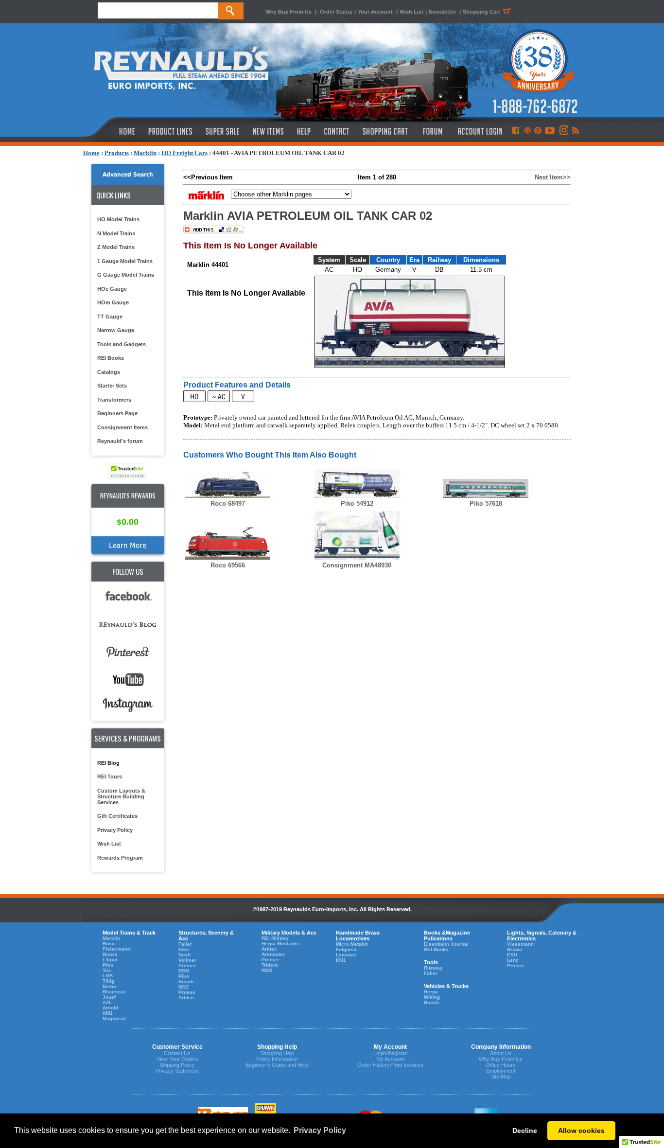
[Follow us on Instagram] (563, 131)
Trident (270, 965)
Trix (107, 970)
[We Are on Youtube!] (550, 131)
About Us (501, 1053)
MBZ (183, 986)
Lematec (346, 954)
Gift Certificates (117, 816)
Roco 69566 (227, 565)
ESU (512, 954)
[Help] (305, 131)
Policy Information (277, 1059)
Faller (185, 944)
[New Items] (268, 131)
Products (117, 153)
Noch (184, 954)
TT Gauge (109, 316)
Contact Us (177, 1053)
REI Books (110, 358)
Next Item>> (553, 177)
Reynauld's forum (120, 441)
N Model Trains (116, 233)
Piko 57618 (486, 503)
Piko (108, 965)
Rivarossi (114, 991)
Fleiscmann (116, 949)
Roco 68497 (227, 503)
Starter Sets (112, 386)
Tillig (108, 981)
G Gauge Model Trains (125, 275)
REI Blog (108, 763)
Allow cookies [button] (581, 1130)
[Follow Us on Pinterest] (538, 131)
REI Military (275, 938)
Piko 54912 (357, 503)
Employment (500, 1071)
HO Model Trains (118, 219)
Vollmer (187, 960)
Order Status (336, 12)
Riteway (433, 968)
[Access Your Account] (479, 131)
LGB (108, 975)
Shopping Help (277, 1053)
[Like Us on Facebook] (515, 131)
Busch (185, 981)
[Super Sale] (222, 131)
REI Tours (109, 776)
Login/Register (390, 1053)
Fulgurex (346, 949)
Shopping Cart (481, 12)
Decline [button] (524, 1130)
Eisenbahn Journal (446, 944)
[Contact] (337, 131)
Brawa (110, 954)
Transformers (114, 400)
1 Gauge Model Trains (125, 261)
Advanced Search (128, 174)
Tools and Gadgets (121, 344)
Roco (109, 943)
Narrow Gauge (115, 330)
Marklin (145, 153)
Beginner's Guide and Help (276, 1065)
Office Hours (501, 1065)
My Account (390, 1059)
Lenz (512, 960)
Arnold (110, 1007)
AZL (107, 1002)
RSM (183, 970)
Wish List (411, 12)
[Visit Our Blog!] (528, 131)
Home (91, 153)
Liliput (110, 959)
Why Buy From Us (288, 12)
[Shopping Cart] (385, 131)
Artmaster (273, 954)
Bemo (109, 986)
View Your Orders (177, 1059)
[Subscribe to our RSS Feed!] (575, 131)
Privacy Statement (177, 1071)
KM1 (108, 1013)
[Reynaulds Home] (112, 131)
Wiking (432, 997)
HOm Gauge (113, 302)
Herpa (431, 991)
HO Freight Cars (184, 153)
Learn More (127, 545)
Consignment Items (122, 427)
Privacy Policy (115, 830)
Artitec (186, 997)
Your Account (376, 12)
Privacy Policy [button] (320, 1130)
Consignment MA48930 (356, 565)
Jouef (109, 997)
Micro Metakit (351, 944)
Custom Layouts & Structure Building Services (121, 796)
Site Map (500, 1076)
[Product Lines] (171, 131)
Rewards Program (120, 858)
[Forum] (432, 131)
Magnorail (114, 1018)
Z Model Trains (116, 247)
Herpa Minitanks (281, 943)
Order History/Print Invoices (390, 1065)
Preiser (187, 965)
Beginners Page (117, 413)
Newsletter (442, 12)
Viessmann (520, 944)
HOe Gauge (112, 289)
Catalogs (108, 372)
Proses (186, 992)
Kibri (184, 949)
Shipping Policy (177, 1065)
